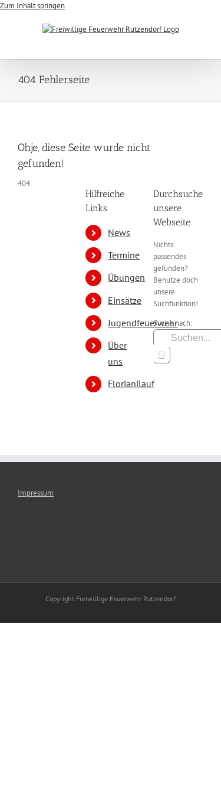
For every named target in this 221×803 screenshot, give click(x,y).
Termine (124, 255)
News (119, 232)
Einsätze (124, 300)
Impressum (36, 493)
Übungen (126, 277)
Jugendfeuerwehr (142, 323)
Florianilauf (131, 383)
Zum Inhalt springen (32, 6)
